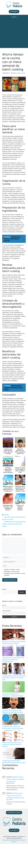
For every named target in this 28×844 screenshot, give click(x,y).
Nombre (4, 605)
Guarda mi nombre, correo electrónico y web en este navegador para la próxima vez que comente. (14, 572)
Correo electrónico (6, 610)
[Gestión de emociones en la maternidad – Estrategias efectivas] (13, 687)
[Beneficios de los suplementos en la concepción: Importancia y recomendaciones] (13, 651)
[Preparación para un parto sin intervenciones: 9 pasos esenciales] (13, 719)
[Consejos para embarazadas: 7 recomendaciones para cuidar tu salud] (13, 754)
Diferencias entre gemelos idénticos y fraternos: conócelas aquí (15, 779)
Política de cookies (20, 840)
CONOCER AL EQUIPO (14, 812)
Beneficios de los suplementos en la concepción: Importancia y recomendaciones (13, 659)
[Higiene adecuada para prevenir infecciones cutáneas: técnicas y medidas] (13, 736)
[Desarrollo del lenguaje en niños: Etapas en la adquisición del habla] (13, 703)
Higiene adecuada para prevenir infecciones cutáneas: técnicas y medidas (12, 744)
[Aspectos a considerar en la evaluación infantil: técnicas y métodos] (13, 635)
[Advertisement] (14, 34)
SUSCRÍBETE (14, 11)
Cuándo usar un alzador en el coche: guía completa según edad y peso (15, 795)
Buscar (4, 589)
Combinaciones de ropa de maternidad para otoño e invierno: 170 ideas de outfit (14, 677)
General (6, 514)
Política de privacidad (8, 840)
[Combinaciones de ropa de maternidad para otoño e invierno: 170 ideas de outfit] (13, 669)
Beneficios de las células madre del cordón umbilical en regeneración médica (14, 524)
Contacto (14, 841)
